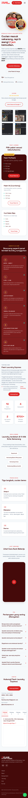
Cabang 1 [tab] (5, 713)
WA (3, 765)
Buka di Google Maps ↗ (9, 723)
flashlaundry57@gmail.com (9, 700)
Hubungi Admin (14, 688)
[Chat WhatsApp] (25, 795)
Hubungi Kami (14, 394)
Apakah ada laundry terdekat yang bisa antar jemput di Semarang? (14, 631)
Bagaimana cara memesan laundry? (14, 643)
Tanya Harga (14, 231)
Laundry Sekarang (14, 66)
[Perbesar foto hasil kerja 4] (21, 129)
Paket (2, 773)
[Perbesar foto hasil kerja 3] (7, 129)
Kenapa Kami (4, 776)
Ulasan (3, 770)
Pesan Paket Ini (14, 175)
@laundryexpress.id (7, 704)
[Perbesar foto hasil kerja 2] (21, 116)
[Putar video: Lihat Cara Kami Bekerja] (14, 582)
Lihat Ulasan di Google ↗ (14, 104)
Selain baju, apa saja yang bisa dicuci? (14, 656)
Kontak (3, 783)
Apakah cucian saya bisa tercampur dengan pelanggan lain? (14, 649)
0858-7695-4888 (7, 695)
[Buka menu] (25, 2)
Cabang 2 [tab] (11, 713)
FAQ (2, 781)
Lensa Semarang (23, 387)
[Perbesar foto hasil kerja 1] (7, 116)
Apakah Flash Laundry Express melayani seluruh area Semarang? (14, 663)
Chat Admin (18, 2)
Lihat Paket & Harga (14, 71)
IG (6, 765)
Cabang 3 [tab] (18, 713)
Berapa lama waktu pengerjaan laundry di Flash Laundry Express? (14, 625)
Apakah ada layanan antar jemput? (14, 638)
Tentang (3, 778)
